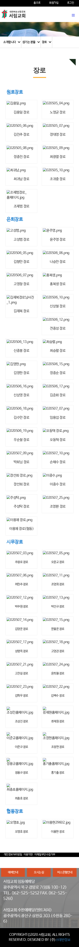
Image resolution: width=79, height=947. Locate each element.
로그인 (70, 2)
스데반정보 (63, 940)
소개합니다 (9, 42)
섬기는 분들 (29, 42)
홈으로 (37, 2)
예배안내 (13, 872)
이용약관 (28, 854)
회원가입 (53, 2)
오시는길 (39, 872)
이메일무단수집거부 (44, 854)
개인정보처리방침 (13, 854)
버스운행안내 (64, 872)
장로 (44, 42)
